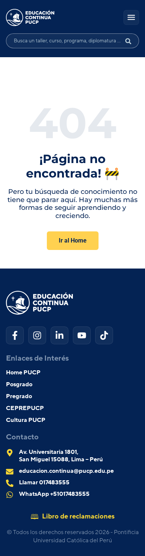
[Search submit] (131, 40)
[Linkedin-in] (59, 335)
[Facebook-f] (15, 335)
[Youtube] (82, 335)
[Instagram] (37, 335)
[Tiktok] (104, 335)
